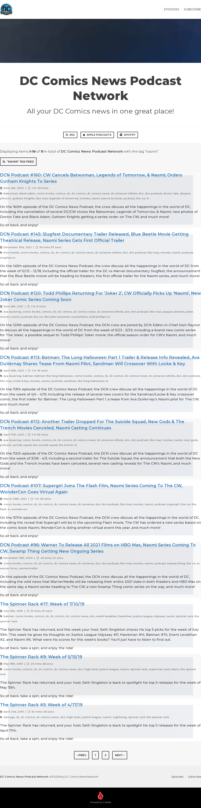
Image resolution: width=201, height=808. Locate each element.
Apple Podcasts (99, 134)
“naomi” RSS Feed (20, 161)
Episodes (171, 9)
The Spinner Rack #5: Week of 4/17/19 (41, 704)
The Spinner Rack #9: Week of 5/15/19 (41, 656)
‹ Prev (81, 755)
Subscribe (192, 9)
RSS (72, 134)
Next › (119, 755)
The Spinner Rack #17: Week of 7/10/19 (42, 604)
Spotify (129, 134)
